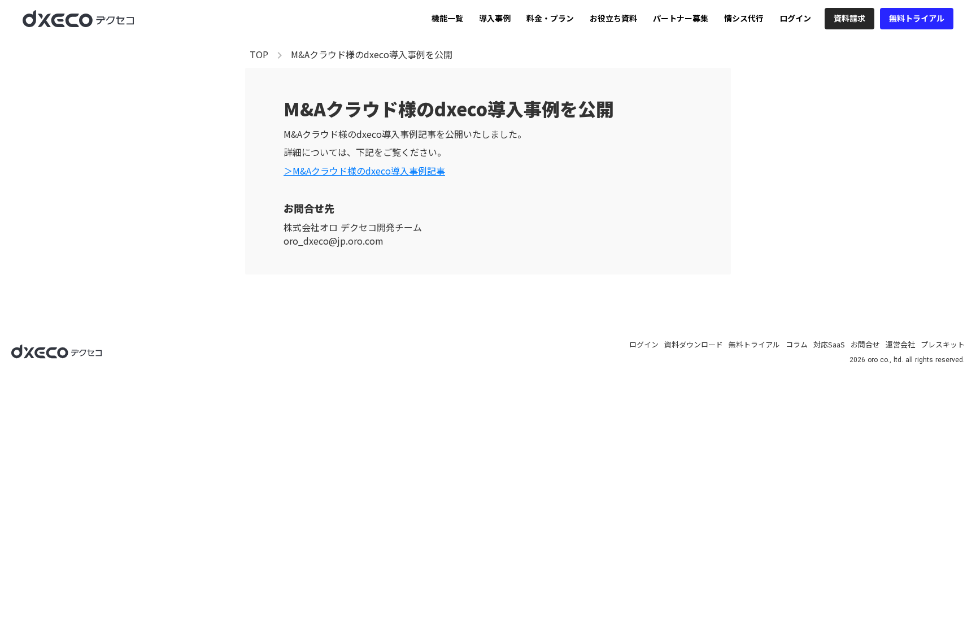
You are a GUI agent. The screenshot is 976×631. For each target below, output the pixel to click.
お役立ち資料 (613, 18)
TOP (259, 54)
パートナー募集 (680, 18)
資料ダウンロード (693, 345)
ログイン (795, 18)
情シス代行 (744, 18)
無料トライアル (754, 345)
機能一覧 (447, 18)
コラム (797, 345)
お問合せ (865, 345)
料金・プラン (550, 18)
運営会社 (900, 345)
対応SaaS (829, 345)
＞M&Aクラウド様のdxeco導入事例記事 (364, 170)
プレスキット (943, 345)
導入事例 (495, 18)
